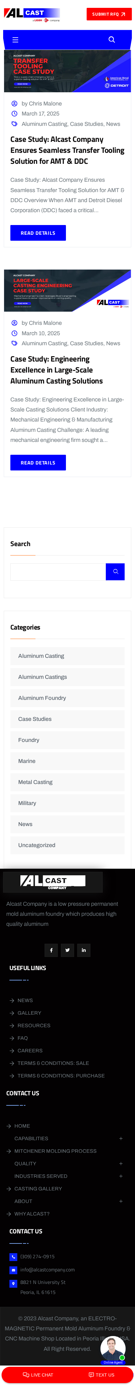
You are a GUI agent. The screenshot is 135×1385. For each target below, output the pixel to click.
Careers (30, 1050)
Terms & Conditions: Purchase (61, 1075)
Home (22, 1126)
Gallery (29, 1013)
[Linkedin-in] (83, 950)
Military (27, 803)
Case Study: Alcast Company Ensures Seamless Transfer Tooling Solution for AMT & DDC (67, 150)
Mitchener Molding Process (55, 1151)
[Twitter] (67, 950)
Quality (25, 1163)
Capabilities (31, 1138)
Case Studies (86, 124)
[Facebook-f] (51, 950)
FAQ (23, 1038)
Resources (34, 1025)
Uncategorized (36, 845)
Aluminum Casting (44, 124)
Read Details (38, 233)
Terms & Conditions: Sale (53, 1063)
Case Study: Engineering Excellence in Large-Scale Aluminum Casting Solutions (56, 370)
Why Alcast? (32, 1213)
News (113, 124)
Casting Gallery (38, 1188)
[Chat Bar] (67, 1375)
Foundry (28, 740)
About (23, 1201)
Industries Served (41, 1176)
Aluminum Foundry (42, 698)
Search (20, 544)
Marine (26, 761)
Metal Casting (35, 782)
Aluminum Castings (42, 677)
